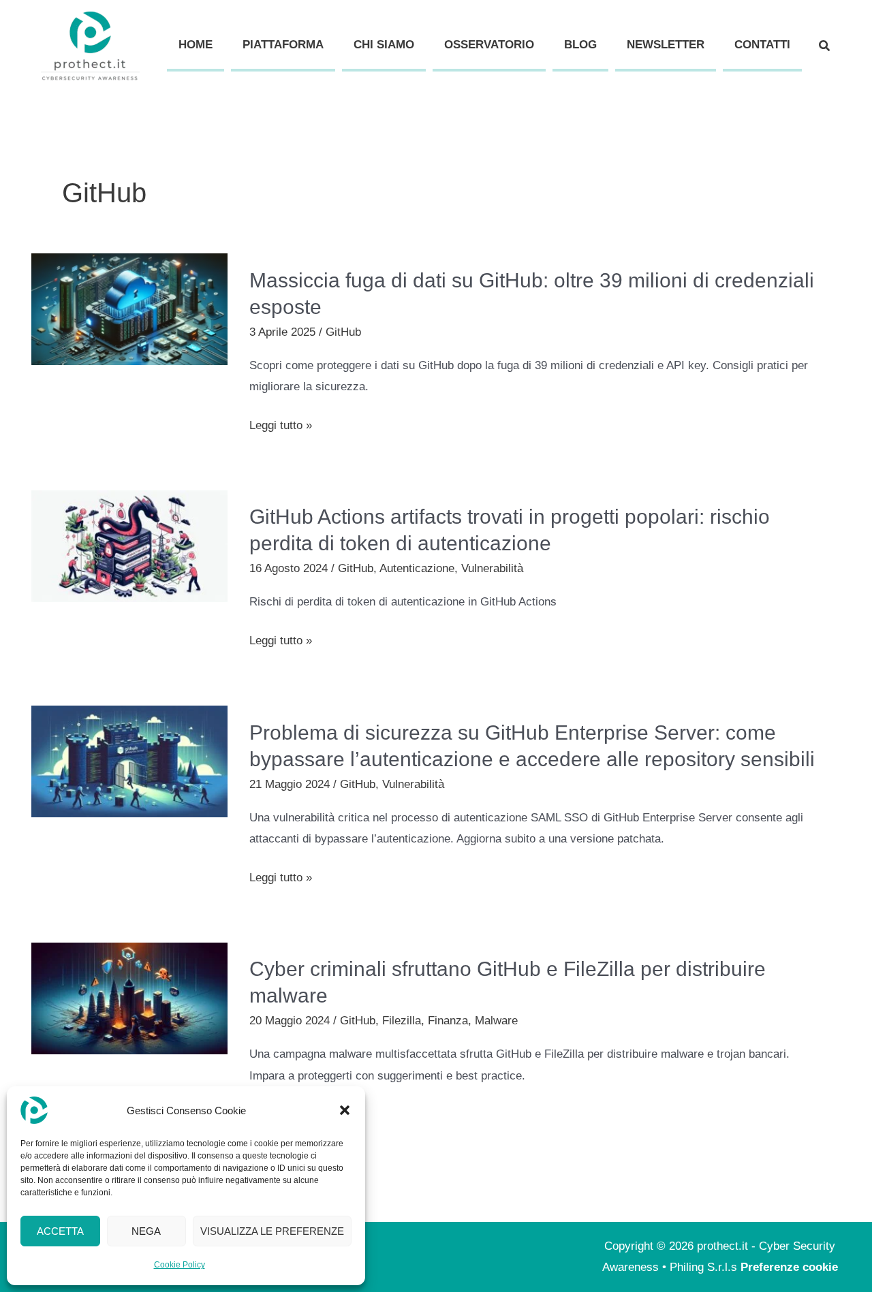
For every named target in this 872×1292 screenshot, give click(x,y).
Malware (496, 1020)
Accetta (60, 1231)
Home (195, 44)
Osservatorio (489, 44)
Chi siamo (384, 44)
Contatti (762, 44)
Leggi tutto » (280, 426)
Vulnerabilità (492, 568)
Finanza (448, 1020)
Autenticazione (416, 568)
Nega (146, 1231)
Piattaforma (283, 44)
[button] (345, 1110)
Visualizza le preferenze (272, 1231)
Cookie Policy (179, 1265)
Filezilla (401, 1020)
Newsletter (665, 44)
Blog (580, 44)
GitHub (343, 332)
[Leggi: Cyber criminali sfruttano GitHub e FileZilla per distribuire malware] (129, 997)
